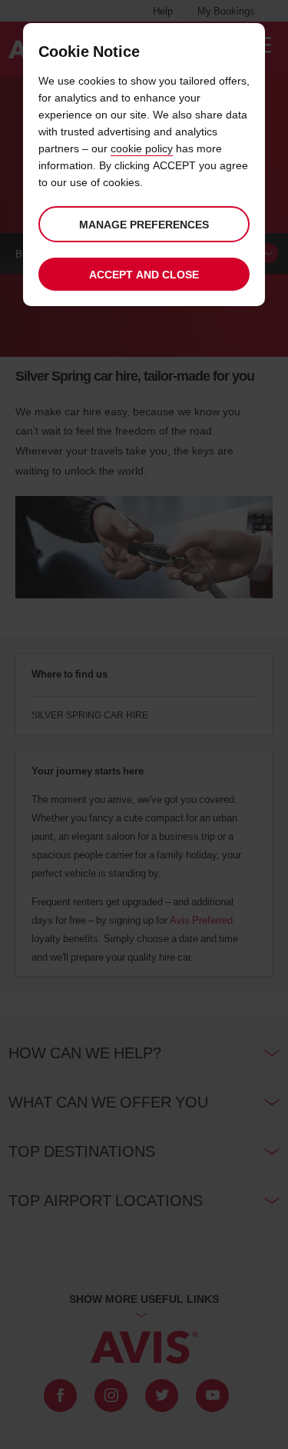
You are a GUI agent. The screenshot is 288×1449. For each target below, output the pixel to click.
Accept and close (144, 274)
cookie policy (142, 148)
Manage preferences (144, 224)
